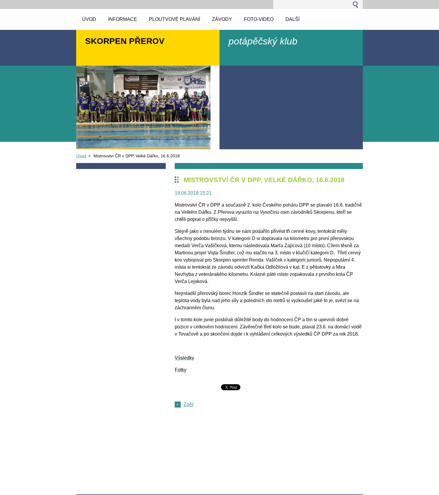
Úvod (81, 155)
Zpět (188, 404)
